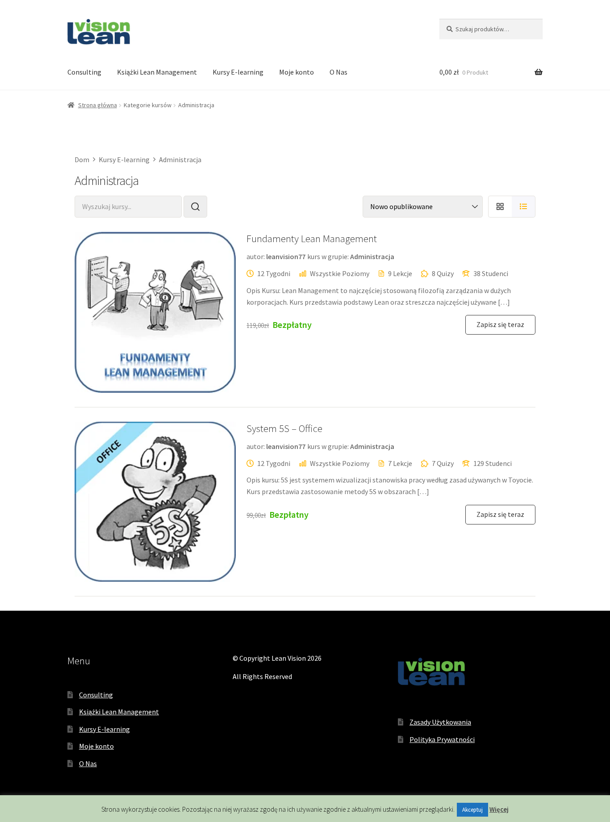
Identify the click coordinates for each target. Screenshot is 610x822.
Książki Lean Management (157, 71)
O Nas (338, 71)
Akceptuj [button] (472, 810)
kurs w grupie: (328, 256)
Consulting (84, 71)
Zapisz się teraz (500, 324)
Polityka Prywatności (442, 739)
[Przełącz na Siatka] (500, 207)
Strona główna (97, 105)
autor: (256, 256)
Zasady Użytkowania (440, 721)
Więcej (499, 809)
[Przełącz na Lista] (523, 207)
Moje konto (296, 71)
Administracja (372, 256)
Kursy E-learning (238, 71)
